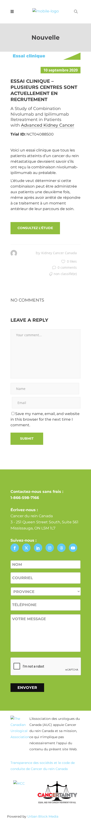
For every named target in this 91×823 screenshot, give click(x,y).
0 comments (67, 267)
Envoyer (27, 687)
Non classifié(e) (65, 274)
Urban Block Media (42, 816)
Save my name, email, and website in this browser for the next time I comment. (45, 419)
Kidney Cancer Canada (59, 253)
